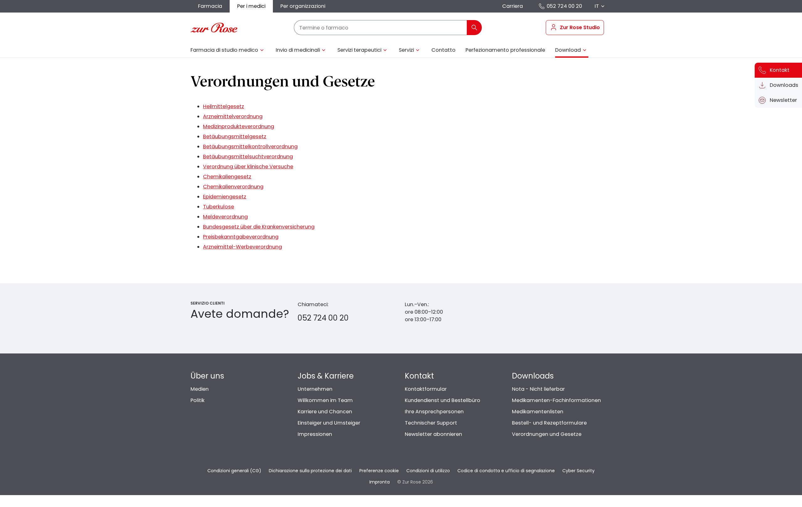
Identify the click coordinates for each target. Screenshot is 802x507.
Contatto (443, 50)
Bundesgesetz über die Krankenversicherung (259, 226)
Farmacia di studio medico (224, 50)
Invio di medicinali (298, 50)
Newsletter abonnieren (433, 434)
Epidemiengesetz (224, 196)
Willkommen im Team (325, 400)
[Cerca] (474, 27)
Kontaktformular (426, 389)
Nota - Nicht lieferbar (538, 389)
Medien (199, 389)
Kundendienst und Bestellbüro (442, 400)
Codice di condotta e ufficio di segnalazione (506, 471)
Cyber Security (578, 471)
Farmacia (210, 6)
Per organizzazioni (302, 6)
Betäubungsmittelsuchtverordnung (248, 156)
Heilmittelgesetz (223, 106)
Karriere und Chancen (325, 411)
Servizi (406, 50)
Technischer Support (431, 422)
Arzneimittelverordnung (233, 116)
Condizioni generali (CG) (234, 471)
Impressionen (315, 434)
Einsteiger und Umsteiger (329, 422)
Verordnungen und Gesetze (546, 434)
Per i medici (251, 6)
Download (568, 50)
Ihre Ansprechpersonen (434, 411)
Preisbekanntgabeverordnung (241, 236)
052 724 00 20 (564, 6)
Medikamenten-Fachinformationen (556, 400)
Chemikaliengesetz (227, 176)
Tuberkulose (218, 206)
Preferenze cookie (379, 471)
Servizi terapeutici (359, 50)
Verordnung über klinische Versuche (248, 166)
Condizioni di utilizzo (428, 471)
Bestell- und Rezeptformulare (549, 422)
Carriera (512, 6)
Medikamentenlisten (537, 411)
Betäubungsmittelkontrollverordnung (250, 146)
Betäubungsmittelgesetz (234, 136)
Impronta (379, 482)
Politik (197, 400)
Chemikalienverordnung (233, 186)
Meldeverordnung (225, 216)
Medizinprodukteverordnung (238, 126)
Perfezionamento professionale (505, 50)
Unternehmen (315, 389)
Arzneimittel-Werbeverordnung (242, 246)
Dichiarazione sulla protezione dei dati (310, 471)
